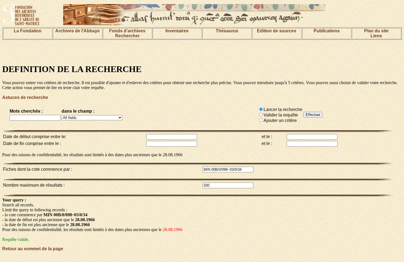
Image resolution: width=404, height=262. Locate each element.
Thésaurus (227, 31)
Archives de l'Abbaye (77, 31)
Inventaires (177, 31)
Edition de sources (276, 31)
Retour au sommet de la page (32, 248)
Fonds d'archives (127, 31)
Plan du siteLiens (376, 33)
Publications (327, 31)
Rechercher (127, 35)
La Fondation (27, 31)
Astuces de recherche (25, 97)
